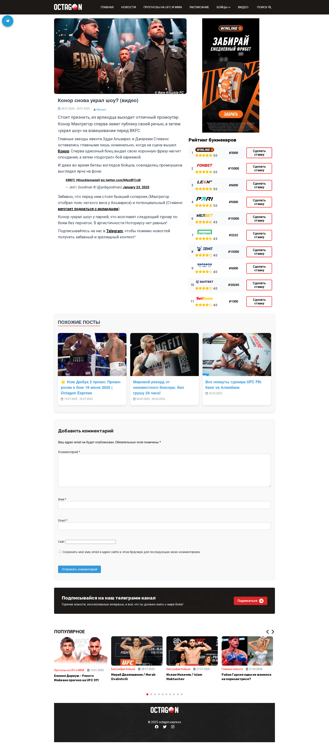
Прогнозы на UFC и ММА (163, 7)
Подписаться (247, 601)
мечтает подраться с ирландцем (88, 209)
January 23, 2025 (136, 187)
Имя (62, 499)
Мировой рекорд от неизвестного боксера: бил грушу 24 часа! (158, 387)
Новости (128, 7)
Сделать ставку (259, 152)
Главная (107, 7)
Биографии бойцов (123, 669)
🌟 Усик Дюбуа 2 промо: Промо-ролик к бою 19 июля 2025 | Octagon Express (91, 387)
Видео (243, 7)
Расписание (199, 7)
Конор (63, 151)
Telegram (114, 231)
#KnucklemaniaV (88, 180)
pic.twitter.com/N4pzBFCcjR (121, 180)
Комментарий (69, 452)
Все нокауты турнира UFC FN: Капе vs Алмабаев (233, 384)
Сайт (61, 541)
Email (62, 520)
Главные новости (232, 669)
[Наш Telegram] (7, 21)
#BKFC (70, 180)
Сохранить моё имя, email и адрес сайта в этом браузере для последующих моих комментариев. (131, 552)
